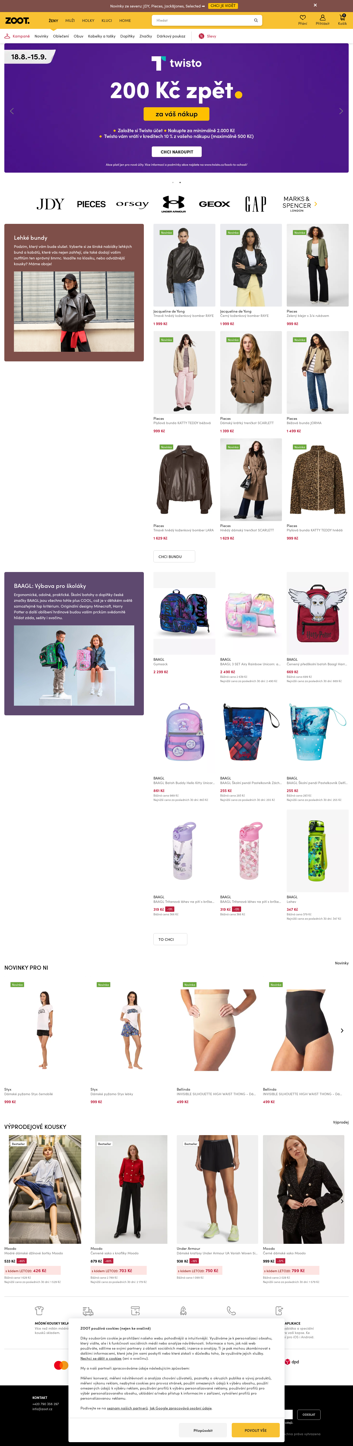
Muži (70, 20)
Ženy (53, 20)
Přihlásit (322, 23)
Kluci (107, 20)
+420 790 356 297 (45, 1404)
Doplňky (127, 35)
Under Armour (188, 1248)
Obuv (78, 35)
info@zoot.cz (42, 1409)
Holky (88, 20)
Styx (7, 1089)
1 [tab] (172, 182)
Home (125, 20)
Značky (146, 35)
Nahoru (341, 1417)
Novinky (41, 35)
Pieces (292, 311)
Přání (302, 23)
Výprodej (341, 1122)
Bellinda (183, 1089)
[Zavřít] (315, 6)
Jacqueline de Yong (169, 311)
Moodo (10, 1248)
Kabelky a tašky (102, 35)
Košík (342, 19)
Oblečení (61, 35)
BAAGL (158, 659)
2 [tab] (180, 182)
